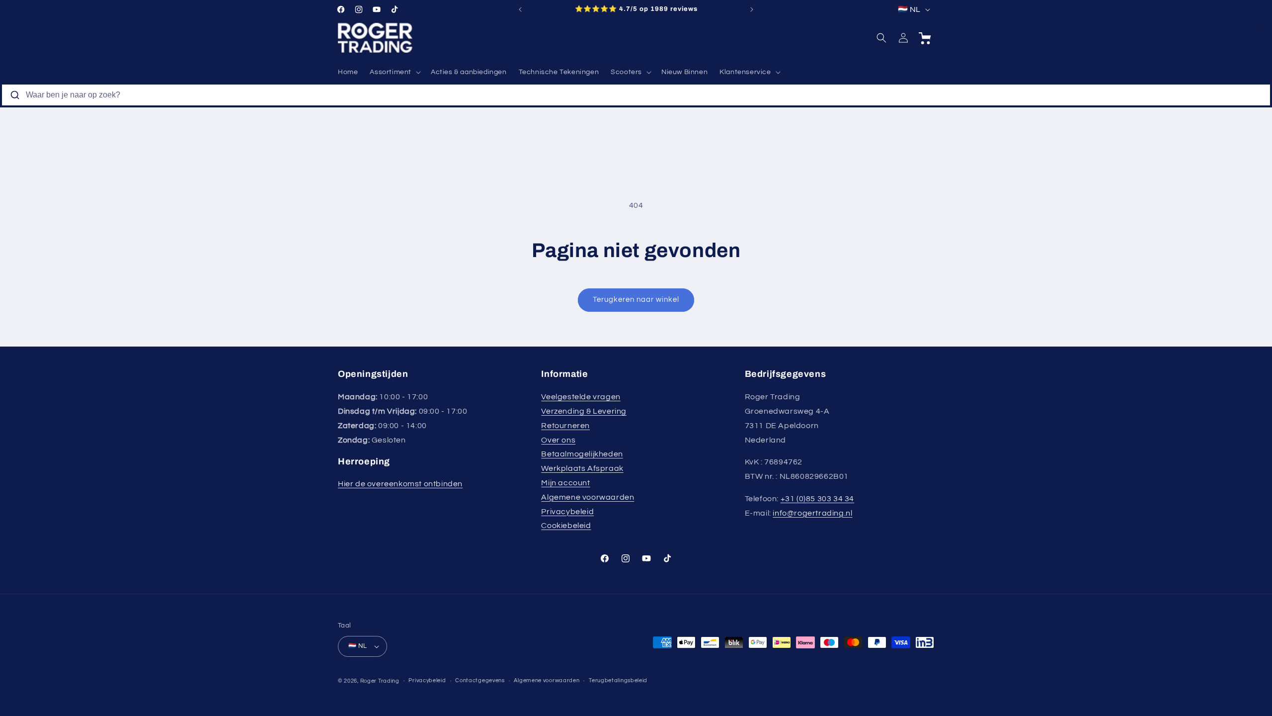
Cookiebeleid (566, 526)
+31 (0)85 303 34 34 (817, 499)
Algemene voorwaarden (587, 497)
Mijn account (565, 483)
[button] (394, 72)
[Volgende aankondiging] (752, 9)
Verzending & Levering (584, 411)
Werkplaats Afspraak (582, 468)
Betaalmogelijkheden (582, 454)
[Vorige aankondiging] (520, 9)
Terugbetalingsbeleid (618, 680)
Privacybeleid (567, 512)
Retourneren (565, 426)
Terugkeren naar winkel (636, 299)
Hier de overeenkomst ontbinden (400, 484)
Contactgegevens (480, 680)
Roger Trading (379, 681)
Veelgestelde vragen (580, 397)
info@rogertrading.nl (812, 513)
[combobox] (636, 95)
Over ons (558, 440)
